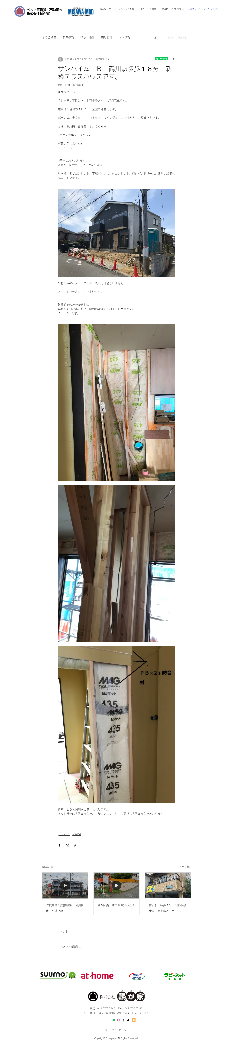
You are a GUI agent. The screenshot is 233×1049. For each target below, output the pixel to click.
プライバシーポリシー (117, 1030)
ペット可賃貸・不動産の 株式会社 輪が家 (44, 11)
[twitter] (128, 1020)
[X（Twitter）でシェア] (67, 845)
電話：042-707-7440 (203, 8)
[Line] (113, 1020)
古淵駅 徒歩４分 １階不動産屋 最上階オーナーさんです (167, 909)
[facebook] (123, 1020)
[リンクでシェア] (74, 845)
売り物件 (106, 37)
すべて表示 (185, 866)
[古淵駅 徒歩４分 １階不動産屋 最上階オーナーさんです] (168, 885)
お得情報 (124, 37)
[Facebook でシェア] (59, 845)
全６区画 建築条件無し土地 (116, 905)
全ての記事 (49, 37)
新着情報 (68, 37)
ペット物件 (87, 37)
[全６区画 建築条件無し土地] (116, 885)
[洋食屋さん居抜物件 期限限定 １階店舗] (65, 885)
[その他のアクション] (173, 59)
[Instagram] (118, 1020)
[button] (154, 37)
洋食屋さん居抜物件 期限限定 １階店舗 (64, 908)
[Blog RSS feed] (134, 1020)
